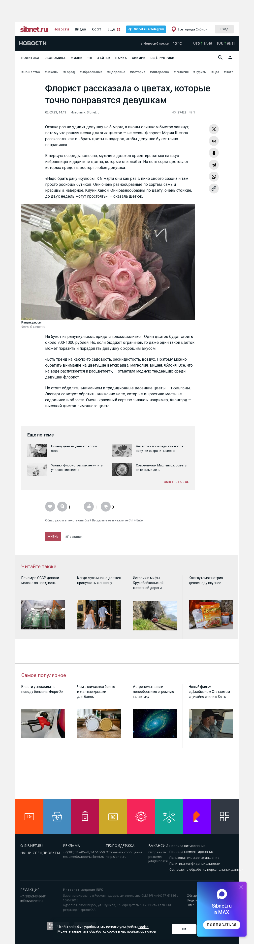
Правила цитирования (187, 845)
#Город (69, 72)
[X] (214, 129)
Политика (30, 58)
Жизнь (77, 58)
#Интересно (160, 72)
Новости (61, 29)
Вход (224, 29)
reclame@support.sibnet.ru (83, 856)
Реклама (71, 845)
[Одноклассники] (214, 153)
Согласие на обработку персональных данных (206, 869)
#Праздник (73, 537)
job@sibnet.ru (158, 861)
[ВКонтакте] (214, 141)
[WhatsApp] (214, 177)
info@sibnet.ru (31, 900)
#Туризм (200, 72)
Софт (96, 29)
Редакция (30, 889)
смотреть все (176, 482)
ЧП (90, 58)
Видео (80, 29)
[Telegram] (214, 165)
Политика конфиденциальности (194, 863)
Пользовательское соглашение (194, 857)
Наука (121, 58)
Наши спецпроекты (40, 852)
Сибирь (139, 58)
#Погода (231, 72)
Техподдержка (120, 845)
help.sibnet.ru (116, 856)
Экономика (55, 58)
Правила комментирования (191, 851)
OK (184, 929)
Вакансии (158, 845)
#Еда (215, 72)
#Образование (91, 72)
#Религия (181, 72)
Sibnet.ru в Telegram (149, 29)
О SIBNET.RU (31, 845)
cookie (143, 927)
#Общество (31, 72)
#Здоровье (116, 72)
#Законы (52, 72)
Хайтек (103, 58)
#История (138, 72)
